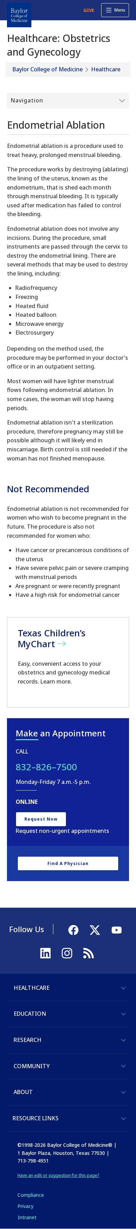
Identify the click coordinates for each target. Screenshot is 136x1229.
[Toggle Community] (123, 1066)
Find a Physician (68, 863)
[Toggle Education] (123, 1014)
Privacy (25, 1206)
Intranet (27, 1217)
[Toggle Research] (123, 1040)
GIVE (88, 10)
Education (30, 1013)
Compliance (30, 1195)
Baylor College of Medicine (48, 69)
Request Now (41, 819)
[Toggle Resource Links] (123, 1118)
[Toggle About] (123, 1092)
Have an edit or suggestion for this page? (58, 1175)
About (23, 1092)
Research (27, 1040)
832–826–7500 (46, 766)
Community (32, 1066)
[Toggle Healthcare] (123, 988)
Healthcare (105, 69)
